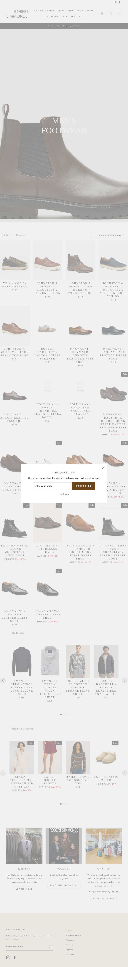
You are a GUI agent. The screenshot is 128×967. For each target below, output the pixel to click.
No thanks (64, 494)
